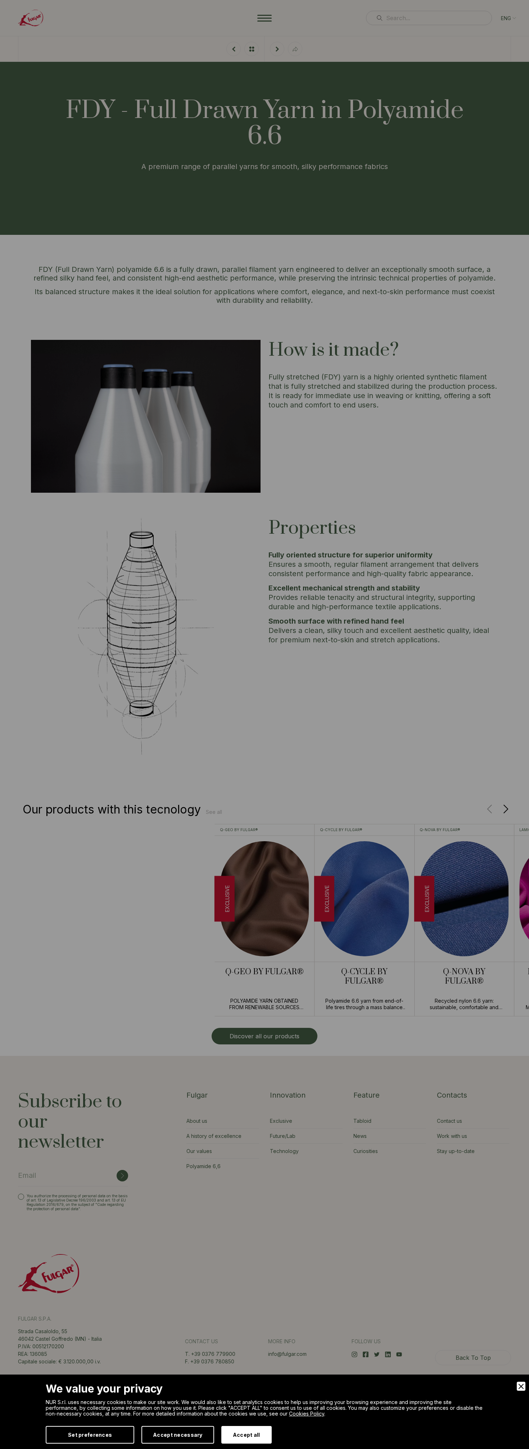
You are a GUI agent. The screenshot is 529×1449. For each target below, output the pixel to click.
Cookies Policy (306, 1414)
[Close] (521, 1386)
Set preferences (90, 1435)
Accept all (246, 1435)
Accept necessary (177, 1435)
